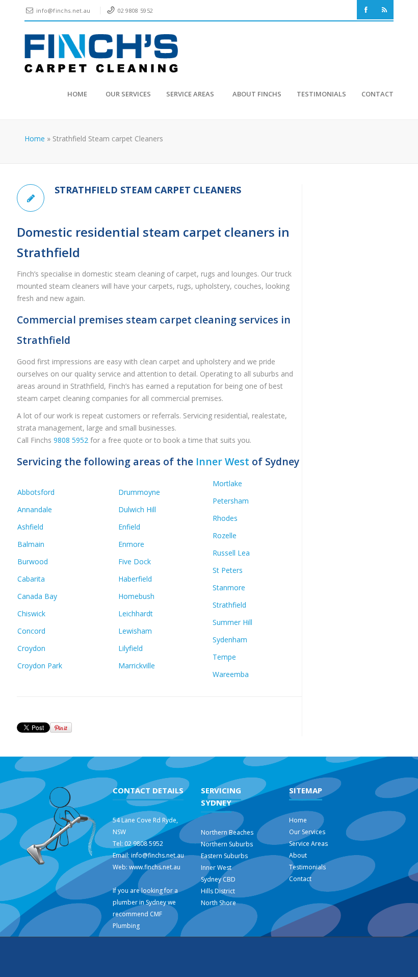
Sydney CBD (218, 879)
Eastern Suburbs (224, 855)
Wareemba (231, 674)
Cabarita (31, 579)
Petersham (231, 501)
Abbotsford (36, 492)
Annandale (34, 509)
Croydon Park (39, 665)
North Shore (218, 902)
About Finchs (255, 93)
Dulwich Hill (137, 509)
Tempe (224, 657)
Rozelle (225, 535)
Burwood (32, 561)
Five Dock (134, 561)
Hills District (218, 891)
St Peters (228, 570)
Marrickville (136, 665)
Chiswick (31, 613)
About (298, 855)
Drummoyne (139, 492)
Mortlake (227, 483)
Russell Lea (231, 553)
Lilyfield (130, 648)
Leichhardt (135, 613)
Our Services (126, 93)
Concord (31, 631)
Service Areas (190, 93)
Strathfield (229, 605)
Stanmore (229, 587)
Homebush (136, 596)
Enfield (129, 527)
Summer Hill (232, 622)
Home (77, 93)
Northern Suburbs (227, 844)
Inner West (222, 461)
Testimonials (321, 93)
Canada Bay (37, 596)
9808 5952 (71, 440)
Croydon (31, 648)
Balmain (30, 544)
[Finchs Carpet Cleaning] (101, 53)
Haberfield (135, 579)
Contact (377, 93)
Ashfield (30, 527)
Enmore (131, 544)
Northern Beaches (227, 832)
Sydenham (230, 639)
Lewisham (135, 631)
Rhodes (225, 518)
